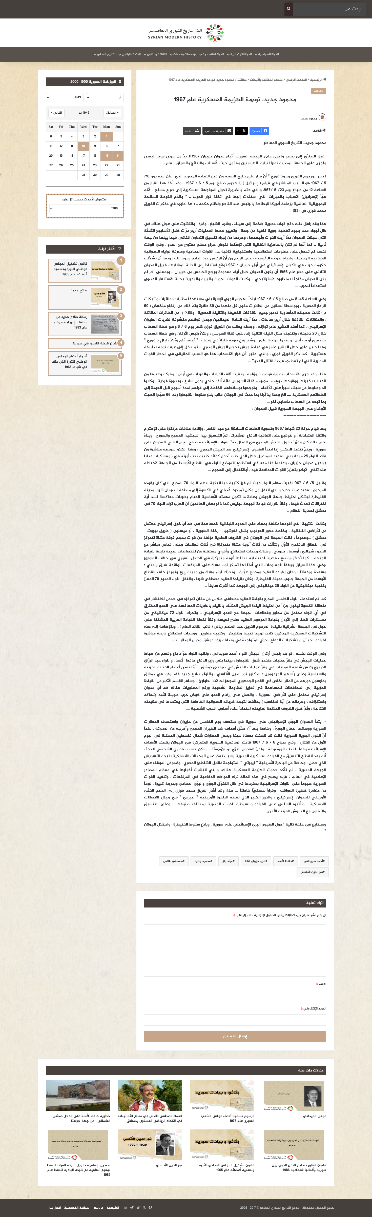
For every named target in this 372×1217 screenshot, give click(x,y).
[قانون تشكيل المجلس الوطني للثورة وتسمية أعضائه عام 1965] (105, 270)
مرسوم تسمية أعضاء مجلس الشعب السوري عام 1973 (227, 1118)
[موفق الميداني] (294, 1095)
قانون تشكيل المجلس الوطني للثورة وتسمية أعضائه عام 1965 (70, 269)
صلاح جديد (79, 290)
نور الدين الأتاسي (312, 872)
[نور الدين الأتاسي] (150, 1144)
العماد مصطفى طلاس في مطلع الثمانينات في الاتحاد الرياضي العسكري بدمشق (150, 1118)
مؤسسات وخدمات (184, 54)
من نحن (98, 1208)
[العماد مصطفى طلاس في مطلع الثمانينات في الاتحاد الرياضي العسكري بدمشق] (150, 1095)
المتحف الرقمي (131, 54)
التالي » (56, 113)
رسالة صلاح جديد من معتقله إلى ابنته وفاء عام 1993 (70, 322)
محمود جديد (309, 118)
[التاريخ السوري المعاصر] (186, 33)
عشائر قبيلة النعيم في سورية (96, 343)
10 (83, 146)
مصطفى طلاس (173, 861)
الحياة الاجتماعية (241, 54)
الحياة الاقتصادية (213, 54)
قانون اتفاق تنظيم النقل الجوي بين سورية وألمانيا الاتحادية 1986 (299, 1167)
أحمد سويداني (313, 861)
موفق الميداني (314, 1116)
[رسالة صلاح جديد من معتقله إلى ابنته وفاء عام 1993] (105, 324)
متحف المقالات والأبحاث (266, 80)
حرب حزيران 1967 (255, 861)
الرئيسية (316, 80)
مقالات (242, 80)
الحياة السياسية (268, 54)
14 (118, 156)
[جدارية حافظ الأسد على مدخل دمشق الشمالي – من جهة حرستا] (78, 1095)
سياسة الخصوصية (76, 1208)
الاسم (321, 984)
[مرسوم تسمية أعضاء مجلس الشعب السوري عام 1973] (222, 1095)
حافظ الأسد (284, 861)
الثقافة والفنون (157, 54)
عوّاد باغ (227, 861)
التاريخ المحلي (106, 54)
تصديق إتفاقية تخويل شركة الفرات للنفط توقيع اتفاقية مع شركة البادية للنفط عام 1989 (78, 1170)
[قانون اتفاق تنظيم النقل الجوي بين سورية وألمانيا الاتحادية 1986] (294, 1144)
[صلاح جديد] (105, 297)
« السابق (112, 113)
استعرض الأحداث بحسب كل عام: (84, 199)
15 (106, 156)
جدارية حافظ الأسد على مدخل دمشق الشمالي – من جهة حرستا (81, 1118)
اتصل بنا (55, 1208)
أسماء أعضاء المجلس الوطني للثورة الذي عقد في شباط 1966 (69, 362)
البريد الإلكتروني (313, 1009)
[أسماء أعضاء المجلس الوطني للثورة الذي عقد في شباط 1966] (105, 363)
